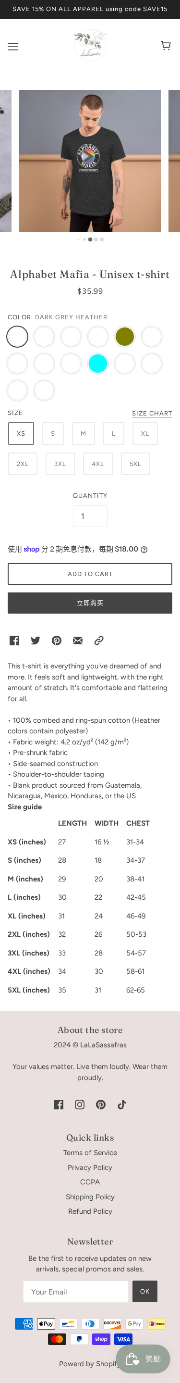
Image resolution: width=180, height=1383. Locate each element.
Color (19, 317)
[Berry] (71, 336)
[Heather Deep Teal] (44, 363)
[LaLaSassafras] (90, 59)
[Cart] (167, 46)
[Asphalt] (98, 336)
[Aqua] (98, 363)
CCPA (90, 1182)
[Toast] (124, 363)
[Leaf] (44, 390)
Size (15, 412)
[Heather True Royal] (71, 363)
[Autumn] (17, 363)
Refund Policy (90, 1211)
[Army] (44, 336)
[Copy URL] (98, 640)
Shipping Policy (90, 1197)
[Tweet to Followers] (35, 640)
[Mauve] (17, 390)
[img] (58, 1104)
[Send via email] (77, 640)
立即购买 (90, 602)
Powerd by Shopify (90, 1363)
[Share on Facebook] (14, 640)
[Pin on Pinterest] (56, 640)
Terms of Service (90, 1152)
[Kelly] (151, 363)
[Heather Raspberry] (151, 336)
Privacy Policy (90, 1167)
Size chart (152, 413)
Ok (145, 1291)
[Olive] (124, 336)
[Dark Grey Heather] (17, 336)
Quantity (90, 495)
